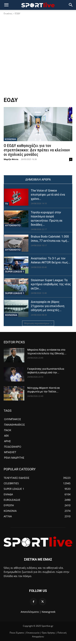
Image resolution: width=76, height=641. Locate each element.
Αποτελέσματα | (31, 612)
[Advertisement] (38, 57)
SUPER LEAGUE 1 (14, 271)
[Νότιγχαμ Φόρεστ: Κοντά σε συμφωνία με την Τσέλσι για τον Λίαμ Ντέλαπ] (14, 393)
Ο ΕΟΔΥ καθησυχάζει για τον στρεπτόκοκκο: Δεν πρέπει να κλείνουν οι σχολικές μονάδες (37, 150)
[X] (42, 601)
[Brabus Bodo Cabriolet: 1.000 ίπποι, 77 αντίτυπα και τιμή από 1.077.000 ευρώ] (16, 243)
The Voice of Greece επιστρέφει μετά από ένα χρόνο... (48, 195)
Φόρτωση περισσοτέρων (36, 323)
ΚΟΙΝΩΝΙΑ (10, 139)
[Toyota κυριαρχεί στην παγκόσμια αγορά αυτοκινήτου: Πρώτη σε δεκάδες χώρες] (16, 218)
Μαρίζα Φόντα (11, 159)
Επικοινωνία (32, 632)
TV (6, 203)
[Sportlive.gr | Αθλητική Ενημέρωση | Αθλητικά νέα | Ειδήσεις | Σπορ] (38, 542)
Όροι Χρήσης (48, 632)
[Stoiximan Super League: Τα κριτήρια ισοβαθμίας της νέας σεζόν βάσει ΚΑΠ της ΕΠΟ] (16, 286)
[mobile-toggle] (6, 5)
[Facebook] (33, 601)
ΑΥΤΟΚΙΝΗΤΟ (12, 225)
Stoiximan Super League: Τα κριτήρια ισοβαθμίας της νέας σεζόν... (51, 284)
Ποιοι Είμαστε (17, 632)
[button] (71, 5)
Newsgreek (48, 612)
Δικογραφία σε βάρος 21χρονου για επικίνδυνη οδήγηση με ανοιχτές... (47, 306)
